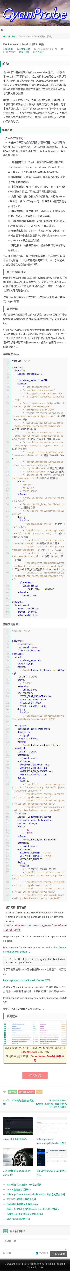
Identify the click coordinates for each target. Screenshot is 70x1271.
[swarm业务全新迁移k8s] (18, 1125)
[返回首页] (4, 36)
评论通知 (43, 1253)
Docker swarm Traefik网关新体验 (23, 44)
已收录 (25, 52)
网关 (39, 1091)
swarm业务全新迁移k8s (19, 1189)
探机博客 (34, 1263)
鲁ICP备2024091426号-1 (52, 1263)
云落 (40, 1267)
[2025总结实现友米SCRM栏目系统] (52, 1157)
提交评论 (59, 1254)
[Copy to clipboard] (6, 959)
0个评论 (40, 52)
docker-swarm (26, 1091)
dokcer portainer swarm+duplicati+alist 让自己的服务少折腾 (51, 1104)
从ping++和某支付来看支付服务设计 (25, 1213)
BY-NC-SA (29, 1052)
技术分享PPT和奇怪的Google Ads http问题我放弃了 (33, 1209)
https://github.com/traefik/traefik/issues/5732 (26, 980)
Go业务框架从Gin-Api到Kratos (22, 1204)
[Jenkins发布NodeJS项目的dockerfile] (18, 1157)
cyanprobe (24, 48)
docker (11, 36)
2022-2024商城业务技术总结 (18, 1102)
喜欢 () (37, 1075)
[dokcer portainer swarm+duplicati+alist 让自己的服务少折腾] (52, 1125)
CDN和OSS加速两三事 (18, 1218)
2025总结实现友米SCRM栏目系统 (24, 1184)
